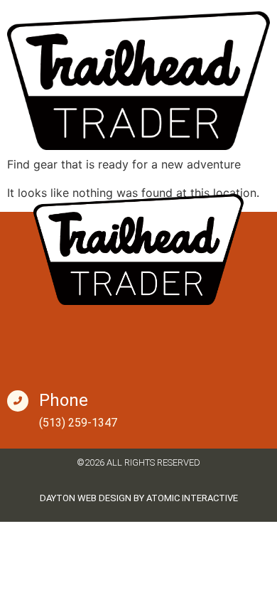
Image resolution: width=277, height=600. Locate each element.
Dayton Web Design (85, 498)
